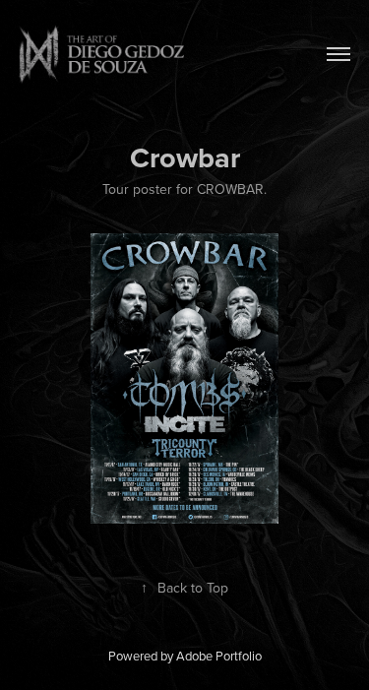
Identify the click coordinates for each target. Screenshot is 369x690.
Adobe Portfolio (219, 655)
